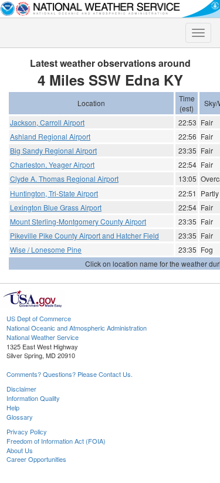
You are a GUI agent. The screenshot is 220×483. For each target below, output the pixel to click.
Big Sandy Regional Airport (53, 150)
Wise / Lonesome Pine (46, 249)
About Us (19, 450)
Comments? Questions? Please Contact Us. (69, 374)
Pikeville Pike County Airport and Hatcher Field (84, 235)
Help (12, 407)
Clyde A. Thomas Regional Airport (64, 178)
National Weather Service (42, 337)
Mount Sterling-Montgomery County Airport (78, 221)
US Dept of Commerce (38, 318)
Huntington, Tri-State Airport (54, 193)
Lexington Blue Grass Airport (55, 207)
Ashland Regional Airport (50, 136)
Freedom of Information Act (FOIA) (56, 440)
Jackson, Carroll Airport (47, 122)
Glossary (19, 416)
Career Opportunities (36, 459)
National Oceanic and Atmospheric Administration (76, 327)
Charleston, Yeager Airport (52, 164)
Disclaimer (21, 388)
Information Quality (33, 398)
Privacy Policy (26, 431)
